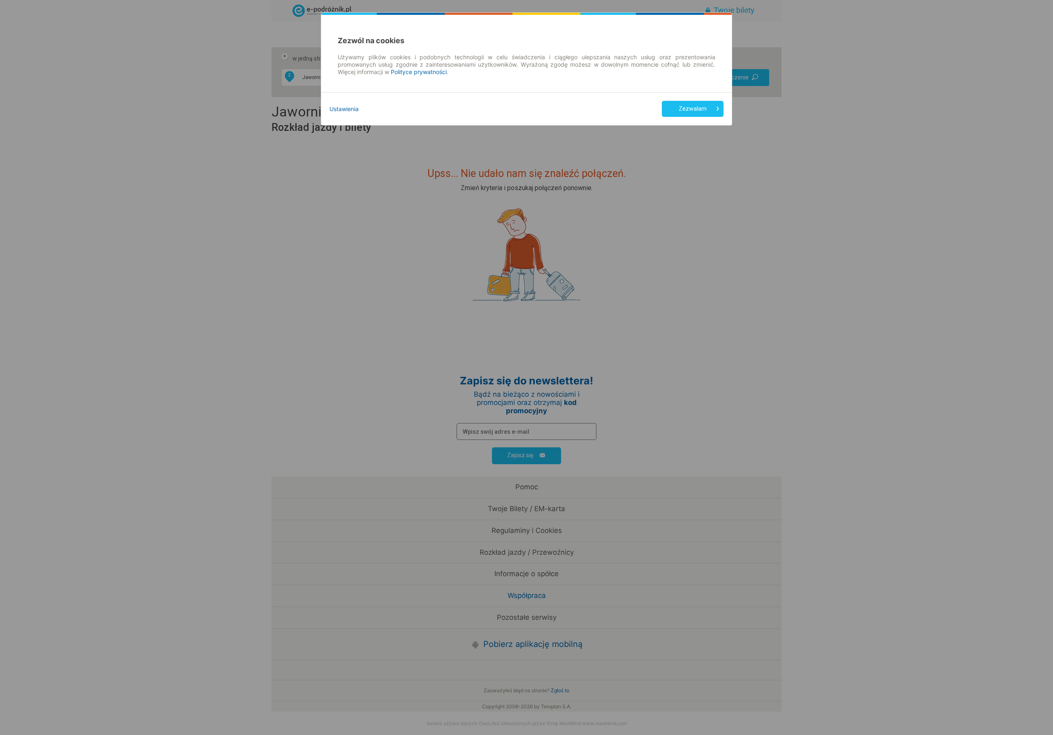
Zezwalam (693, 108)
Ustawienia (344, 108)
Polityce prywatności (419, 71)
